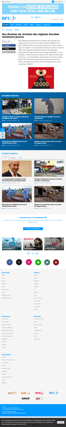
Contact (3, 379)
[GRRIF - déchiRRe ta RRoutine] (25, 398)
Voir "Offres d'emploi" (53, 243)
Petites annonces (38, 330)
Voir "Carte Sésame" (11, 243)
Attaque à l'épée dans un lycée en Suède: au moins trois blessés (48, 180)
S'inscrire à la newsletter (33, 228)
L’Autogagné (4, 339)
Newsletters (38, 262)
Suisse (3, 278)
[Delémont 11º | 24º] (32, 15)
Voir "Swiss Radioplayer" (32, 243)
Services (38, 25)
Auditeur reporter (6, 295)
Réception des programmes (8, 359)
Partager (6, 45)
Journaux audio (5, 289)
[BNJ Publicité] (11, 393)
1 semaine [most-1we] (12, 157)
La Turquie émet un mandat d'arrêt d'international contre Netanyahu (14, 180)
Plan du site (20, 409)
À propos (4, 357)
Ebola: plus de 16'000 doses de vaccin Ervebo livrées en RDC (14, 142)
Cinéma (36, 321)
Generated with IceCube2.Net (18, 413)
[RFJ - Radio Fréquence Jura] (53, 393)
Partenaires (4, 371)
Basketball (36, 280)
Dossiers (4, 292)
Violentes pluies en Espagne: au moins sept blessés (47, 117)
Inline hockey (37, 300)
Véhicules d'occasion (38, 318)
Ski (34, 289)
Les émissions (5, 318)
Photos (26, 25)
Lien (6, 52)
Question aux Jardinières (7, 336)
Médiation (4, 374)
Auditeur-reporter (58, 1)
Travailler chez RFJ (6, 368)
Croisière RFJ (46, 25)
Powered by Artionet (6, 413)
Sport (12, 25)
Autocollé (4, 341)
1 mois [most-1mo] (20, 157)
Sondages (4, 344)
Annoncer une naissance (7, 333)
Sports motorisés (38, 298)
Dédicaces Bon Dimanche (8, 330)
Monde (17, 30)
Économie (4, 283)
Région (3, 275)
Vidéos (32, 25)
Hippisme (36, 292)
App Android (56, 262)
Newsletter (4, 382)
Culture (3, 286)
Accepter (60, 422)
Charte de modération (7, 377)
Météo (35, 327)
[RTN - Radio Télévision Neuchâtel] (39, 393)
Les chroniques (5, 321)
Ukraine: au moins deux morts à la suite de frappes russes (47, 142)
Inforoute (36, 333)
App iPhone (47, 262)
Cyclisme (36, 286)
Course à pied (37, 303)
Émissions (19, 25)
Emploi (35, 336)
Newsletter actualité (6, 298)
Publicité (4, 365)
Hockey (35, 278)
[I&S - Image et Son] (39, 398)
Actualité (6, 25)
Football (36, 275)
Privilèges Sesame (38, 324)
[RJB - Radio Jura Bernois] (25, 393)
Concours (4, 347)
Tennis (35, 295)
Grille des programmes (7, 327)
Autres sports (37, 306)
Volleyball (36, 283)
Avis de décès (37, 339)
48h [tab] (5, 157)
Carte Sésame (5, 362)
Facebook (10, 262)
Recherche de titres (6, 324)
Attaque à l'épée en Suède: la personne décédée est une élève (15, 117)
